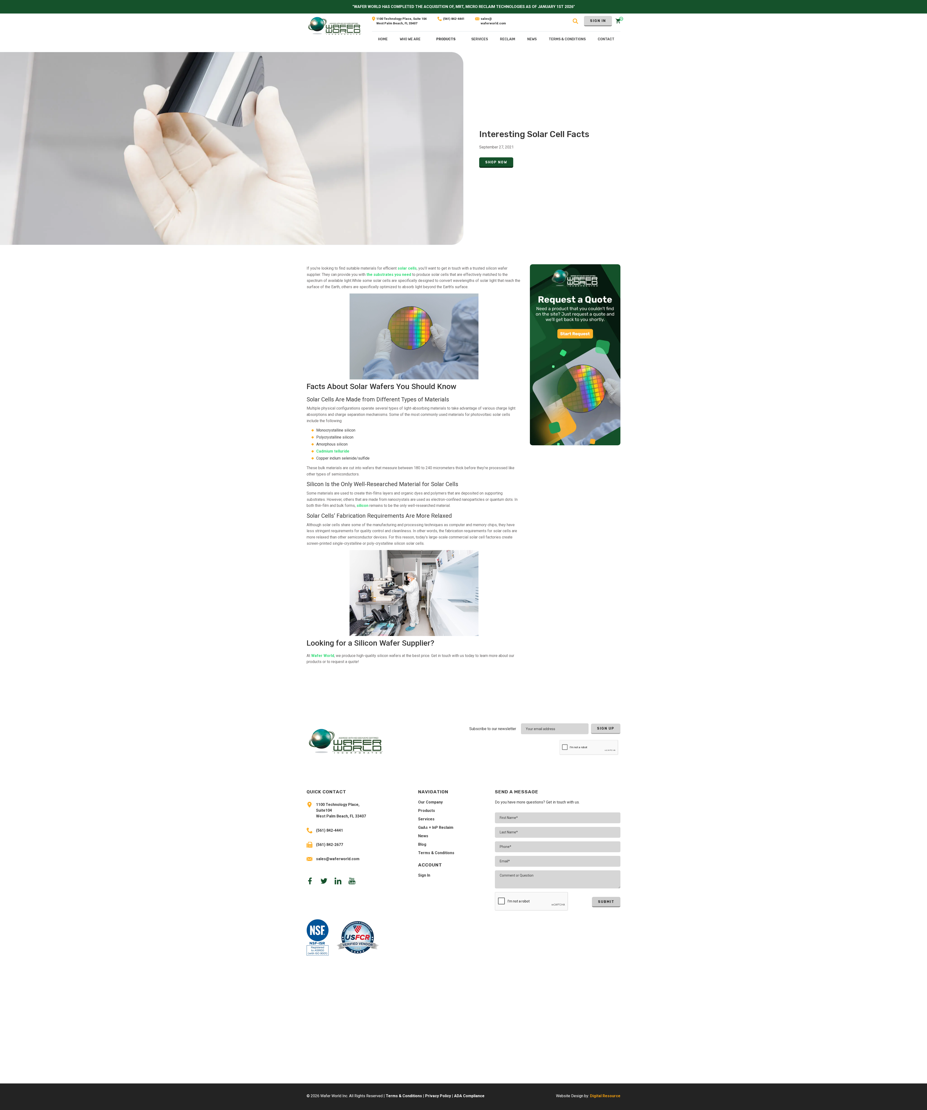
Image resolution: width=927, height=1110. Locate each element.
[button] (446, 40)
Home (383, 39)
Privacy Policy (438, 1096)
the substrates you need (388, 274)
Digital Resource (605, 1096)
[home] (335, 32)
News (423, 836)
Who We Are (410, 39)
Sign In (598, 21)
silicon (362, 505)
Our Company (430, 802)
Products (446, 39)
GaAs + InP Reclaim (435, 827)
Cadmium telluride (332, 451)
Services (426, 819)
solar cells (407, 268)
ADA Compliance (469, 1096)
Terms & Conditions (436, 853)
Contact (606, 39)
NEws (532, 39)
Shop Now (496, 162)
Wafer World (322, 655)
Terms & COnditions (567, 39)
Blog (422, 844)
